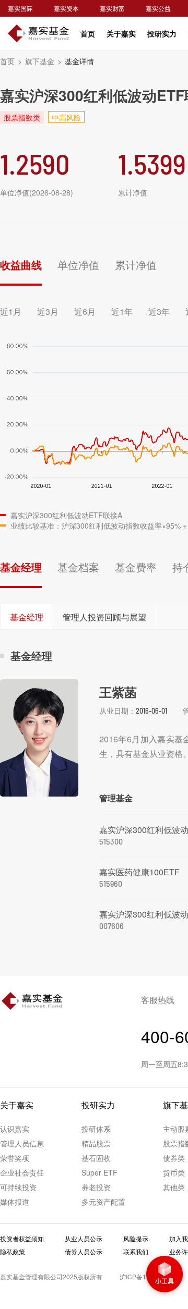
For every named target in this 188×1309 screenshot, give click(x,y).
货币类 (174, 1172)
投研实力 (162, 33)
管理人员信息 (22, 1143)
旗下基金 (43, 61)
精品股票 (96, 1143)
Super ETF (99, 1172)
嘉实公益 (158, 8)
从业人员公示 (83, 1238)
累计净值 (136, 264)
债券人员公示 (83, 1251)
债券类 (174, 1158)
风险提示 (135, 1238)
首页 (87, 33)
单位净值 (78, 264)
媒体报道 (14, 1201)
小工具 (164, 1275)
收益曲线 (21, 264)
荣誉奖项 (14, 1158)
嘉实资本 (66, 8)
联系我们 (135, 1251)
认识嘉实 (14, 1128)
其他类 (174, 1187)
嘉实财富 (112, 8)
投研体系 (96, 1128)
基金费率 (136, 566)
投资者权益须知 (22, 1238)
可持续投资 (18, 1187)
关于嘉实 (121, 33)
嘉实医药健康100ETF (139, 872)
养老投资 (96, 1187)
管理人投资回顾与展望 (104, 617)
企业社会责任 (22, 1172)
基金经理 (21, 566)
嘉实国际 (20, 8)
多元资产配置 (103, 1201)
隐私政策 (12, 1251)
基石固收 (96, 1158)
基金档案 (78, 566)
